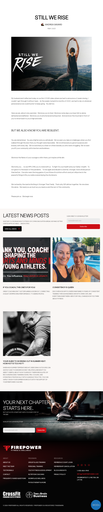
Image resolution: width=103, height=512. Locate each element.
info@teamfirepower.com (87, 474)
